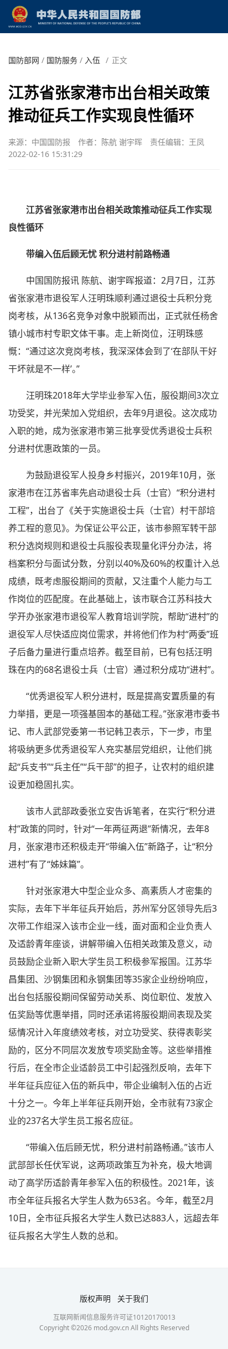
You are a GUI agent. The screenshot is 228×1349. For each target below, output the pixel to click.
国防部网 (23, 60)
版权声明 (95, 1298)
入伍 (92, 60)
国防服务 (61, 60)
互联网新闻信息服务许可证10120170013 (114, 1317)
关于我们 (132, 1298)
